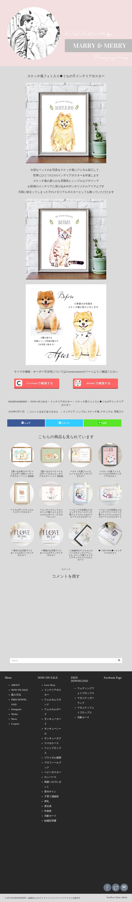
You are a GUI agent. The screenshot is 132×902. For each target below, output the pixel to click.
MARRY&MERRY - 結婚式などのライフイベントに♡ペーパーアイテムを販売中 (45, 898)
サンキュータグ (52, 738)
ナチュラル (107, 411)
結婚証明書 (50, 820)
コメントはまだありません (43, 411)
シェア (27, 423)
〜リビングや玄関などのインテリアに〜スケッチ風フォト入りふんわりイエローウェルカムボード (110, 513)
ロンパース (50, 777)
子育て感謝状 (51, 796)
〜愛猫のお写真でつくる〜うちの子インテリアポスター (51, 552)
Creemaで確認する (40, 383)
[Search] (119, 660)
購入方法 (16, 694)
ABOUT (15, 685)
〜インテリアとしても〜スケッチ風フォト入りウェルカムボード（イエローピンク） (51, 513)
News (14, 719)
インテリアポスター (61, 401)
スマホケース (51, 743)
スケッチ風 (93, 411)
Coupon (15, 724)
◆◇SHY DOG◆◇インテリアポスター (110, 551)
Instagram (16, 709)
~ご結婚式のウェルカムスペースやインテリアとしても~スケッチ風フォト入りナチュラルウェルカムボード (81, 555)
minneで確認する (99, 383)
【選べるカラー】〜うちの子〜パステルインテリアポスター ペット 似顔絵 (51, 473)
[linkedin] (124, 887)
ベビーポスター (52, 772)
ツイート (65, 423)
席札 (46, 801)
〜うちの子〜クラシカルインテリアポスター (21, 511)
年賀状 (48, 811)
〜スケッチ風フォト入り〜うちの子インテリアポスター (80, 473)
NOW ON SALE (39, 401)
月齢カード (50, 816)
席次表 (48, 806)
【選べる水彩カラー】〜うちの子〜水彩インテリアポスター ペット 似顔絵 (22, 473)
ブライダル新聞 (52, 757)
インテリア (69, 411)
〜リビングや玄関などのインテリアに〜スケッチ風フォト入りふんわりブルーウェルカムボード (80, 513)
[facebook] (107, 887)
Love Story (49, 685)
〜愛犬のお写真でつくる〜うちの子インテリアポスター (21, 552)
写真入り (119, 411)
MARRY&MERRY (17, 401)
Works (14, 714)
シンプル (81, 411)
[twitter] (116, 887)
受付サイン (50, 791)
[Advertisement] (66, 855)
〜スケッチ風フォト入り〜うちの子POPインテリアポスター (110, 473)
